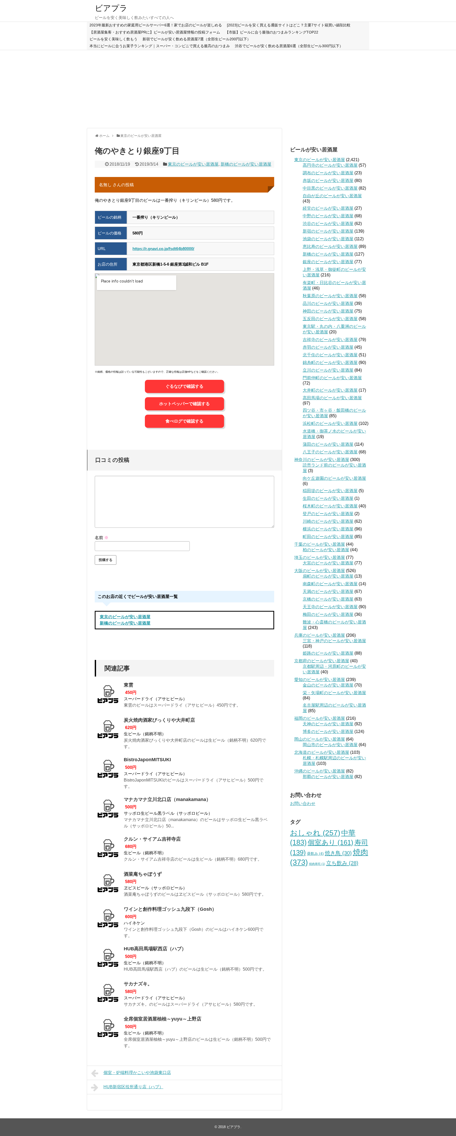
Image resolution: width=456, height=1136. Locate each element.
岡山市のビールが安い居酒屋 (330, 744)
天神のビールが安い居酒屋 (328, 724)
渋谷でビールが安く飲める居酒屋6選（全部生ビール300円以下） (289, 46)
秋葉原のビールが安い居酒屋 (330, 296)
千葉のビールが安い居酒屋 (319, 544)
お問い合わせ (302, 803)
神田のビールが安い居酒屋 (328, 311)
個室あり (330, 842)
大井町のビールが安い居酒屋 (330, 390)
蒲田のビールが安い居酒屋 (328, 444)
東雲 (128, 685)
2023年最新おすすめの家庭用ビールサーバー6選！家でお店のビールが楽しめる (155, 25)
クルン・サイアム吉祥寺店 (152, 839)
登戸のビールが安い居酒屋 (328, 513)
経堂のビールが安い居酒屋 (328, 208)
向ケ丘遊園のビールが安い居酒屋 (334, 478)
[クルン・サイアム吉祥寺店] (108, 850)
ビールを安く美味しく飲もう (113, 39)
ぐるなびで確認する (184, 386)
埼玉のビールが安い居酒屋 (319, 557)
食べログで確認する (184, 421)
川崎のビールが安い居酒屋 (328, 521)
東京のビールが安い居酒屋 (193, 164)
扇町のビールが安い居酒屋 (328, 576)
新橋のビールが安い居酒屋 (246, 164)
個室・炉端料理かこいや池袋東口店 (137, 1072)
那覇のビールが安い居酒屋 (328, 776)
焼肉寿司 (317, 863)
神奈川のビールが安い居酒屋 (321, 459)
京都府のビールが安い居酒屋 (321, 661)
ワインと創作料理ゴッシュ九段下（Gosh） (170, 909)
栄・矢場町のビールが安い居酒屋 (334, 693)
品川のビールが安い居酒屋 (328, 303)
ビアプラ (111, 8)
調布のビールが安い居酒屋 (328, 173)
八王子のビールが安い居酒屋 (330, 452)
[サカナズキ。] (108, 994)
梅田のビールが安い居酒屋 (328, 614)
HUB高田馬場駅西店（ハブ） (155, 948)
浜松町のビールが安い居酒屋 (330, 423)
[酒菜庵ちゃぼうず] (108, 885)
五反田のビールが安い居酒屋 (330, 319)
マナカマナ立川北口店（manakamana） (167, 799)
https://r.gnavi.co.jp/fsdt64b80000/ (163, 248)
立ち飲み (342, 863)
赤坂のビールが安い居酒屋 (328, 180)
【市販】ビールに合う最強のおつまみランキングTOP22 (271, 32)
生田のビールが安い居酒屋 (328, 498)
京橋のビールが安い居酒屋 (328, 599)
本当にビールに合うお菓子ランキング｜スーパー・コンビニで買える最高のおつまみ (159, 46)
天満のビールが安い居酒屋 (328, 591)
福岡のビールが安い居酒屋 (319, 718)
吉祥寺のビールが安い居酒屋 (330, 339)
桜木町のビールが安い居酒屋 (330, 506)
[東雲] (108, 696)
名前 (101, 537)
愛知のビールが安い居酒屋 (319, 679)
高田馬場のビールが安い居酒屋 (332, 398)
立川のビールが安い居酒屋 (328, 370)
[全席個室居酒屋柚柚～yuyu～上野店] (108, 1030)
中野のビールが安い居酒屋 (328, 216)
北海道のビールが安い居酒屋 (321, 752)
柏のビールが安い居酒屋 (326, 550)
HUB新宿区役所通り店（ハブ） (133, 1087)
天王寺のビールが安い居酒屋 (330, 607)
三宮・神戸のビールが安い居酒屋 (334, 641)
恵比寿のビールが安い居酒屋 (330, 246)
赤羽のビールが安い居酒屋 (328, 347)
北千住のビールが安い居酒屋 (330, 355)
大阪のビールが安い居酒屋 (319, 570)
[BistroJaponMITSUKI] (108, 770)
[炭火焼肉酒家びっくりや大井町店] (108, 731)
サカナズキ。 (138, 983)
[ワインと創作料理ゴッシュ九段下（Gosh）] (108, 920)
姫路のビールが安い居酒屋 (328, 653)
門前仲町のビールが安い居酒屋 (332, 378)
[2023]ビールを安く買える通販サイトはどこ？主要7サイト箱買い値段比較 (288, 25)
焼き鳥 (338, 853)
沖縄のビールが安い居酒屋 (319, 771)
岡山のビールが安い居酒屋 (319, 739)
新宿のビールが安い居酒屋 (328, 231)
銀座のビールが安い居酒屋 (328, 262)
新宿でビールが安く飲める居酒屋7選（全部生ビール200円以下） (196, 39)
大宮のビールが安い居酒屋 (328, 563)
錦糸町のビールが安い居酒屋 (330, 362)
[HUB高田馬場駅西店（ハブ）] (108, 959)
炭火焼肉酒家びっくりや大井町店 (159, 720)
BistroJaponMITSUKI (147, 759)
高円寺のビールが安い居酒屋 (330, 165)
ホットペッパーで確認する (184, 403)
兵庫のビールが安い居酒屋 (319, 635)
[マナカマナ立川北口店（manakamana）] (108, 810)
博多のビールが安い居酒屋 (328, 731)
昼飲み (315, 853)
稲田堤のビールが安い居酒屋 (330, 490)
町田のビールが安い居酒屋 (328, 536)
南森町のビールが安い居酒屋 (330, 584)
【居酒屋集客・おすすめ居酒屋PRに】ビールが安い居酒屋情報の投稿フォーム (154, 32)
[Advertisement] (228, 88)
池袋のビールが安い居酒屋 (328, 239)
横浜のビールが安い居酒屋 (328, 529)
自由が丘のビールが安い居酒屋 (332, 196)
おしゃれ (315, 833)
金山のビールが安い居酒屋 (328, 685)
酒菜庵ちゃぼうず (143, 874)
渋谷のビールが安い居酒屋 (328, 223)
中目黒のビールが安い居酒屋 (330, 188)
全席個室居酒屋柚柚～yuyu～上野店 (162, 1019)
